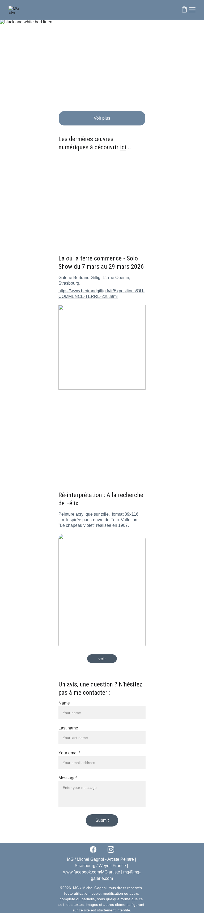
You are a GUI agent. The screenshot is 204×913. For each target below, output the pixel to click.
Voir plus (102, 118)
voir (102, 658)
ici (123, 147)
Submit (102, 820)
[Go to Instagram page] (111, 849)
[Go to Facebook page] (96, 849)
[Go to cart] (184, 10)
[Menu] (192, 9)
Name (64, 703)
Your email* (69, 753)
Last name (68, 728)
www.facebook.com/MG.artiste (91, 872)
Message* (67, 778)
